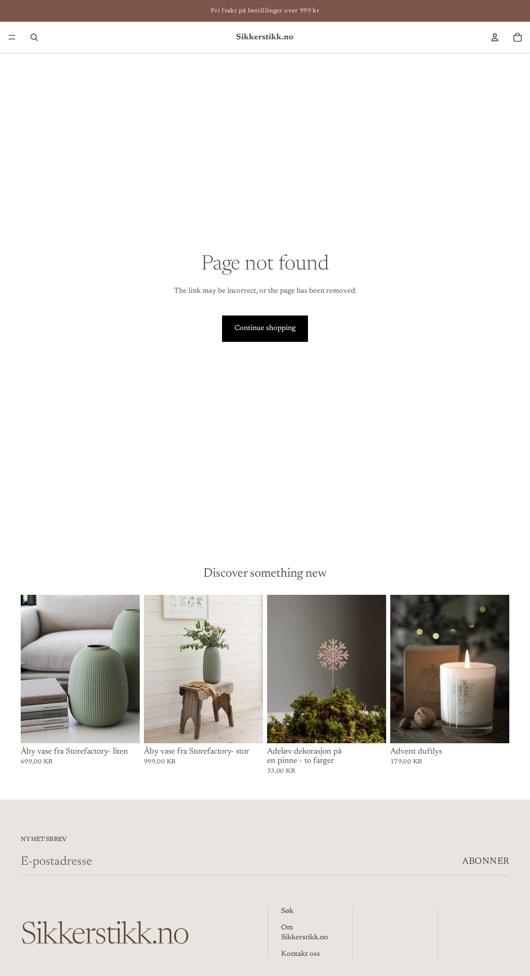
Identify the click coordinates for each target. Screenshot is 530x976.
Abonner (485, 861)
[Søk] (34, 37)
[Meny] (12, 37)
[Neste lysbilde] (128, 669)
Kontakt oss (300, 954)
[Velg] (370, 727)
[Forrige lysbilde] (32, 669)
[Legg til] (123, 727)
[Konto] (494, 37)
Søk (287, 911)
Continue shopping (265, 328)
